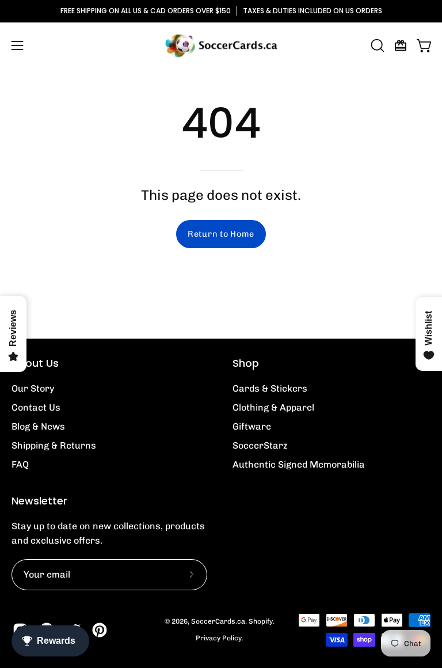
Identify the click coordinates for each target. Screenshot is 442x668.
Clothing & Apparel (273, 407)
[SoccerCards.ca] (221, 45)
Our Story (33, 388)
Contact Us (36, 407)
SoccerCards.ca (218, 621)
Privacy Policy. (219, 638)
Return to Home (221, 234)
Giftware (252, 426)
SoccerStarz (260, 445)
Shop (246, 363)
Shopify (261, 621)
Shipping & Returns (54, 445)
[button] (376, 45)
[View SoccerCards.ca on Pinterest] (99, 630)
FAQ (20, 464)
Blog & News (38, 426)
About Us (35, 363)
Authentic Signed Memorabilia (299, 464)
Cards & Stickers (270, 388)
